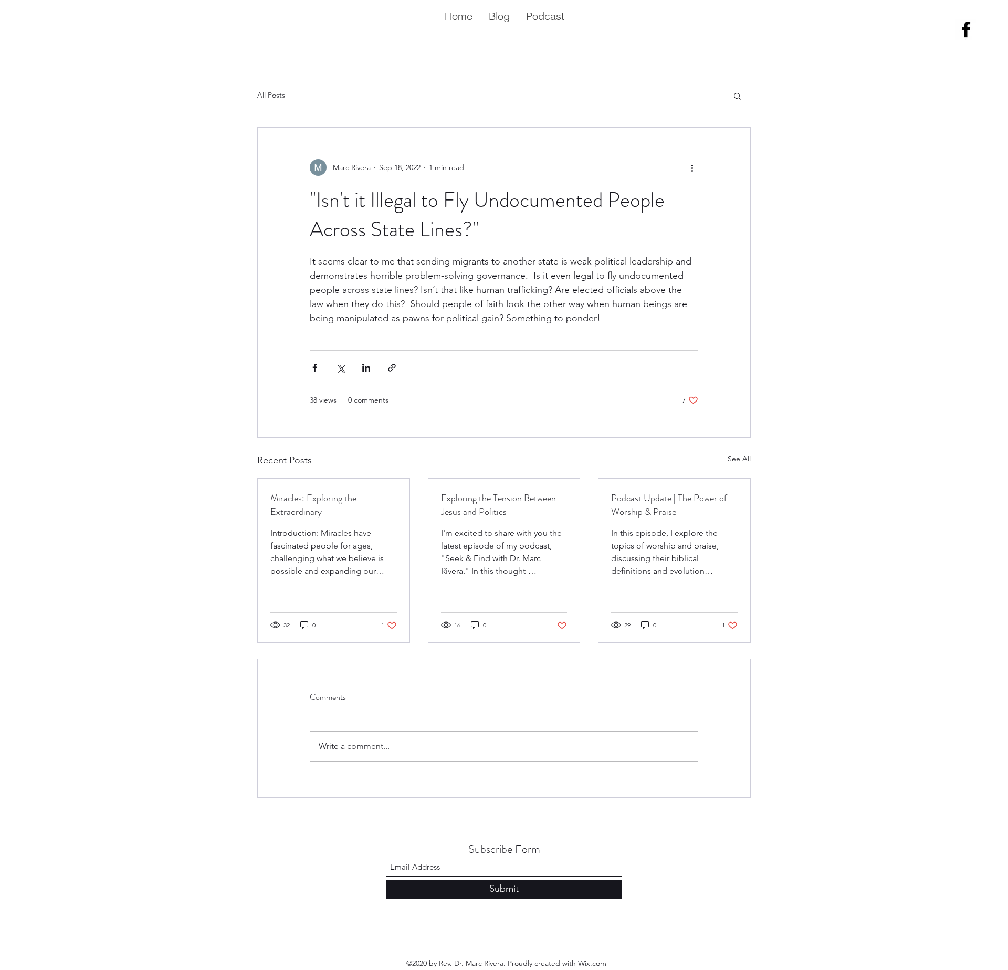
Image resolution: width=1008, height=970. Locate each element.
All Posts (271, 95)
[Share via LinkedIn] (366, 368)
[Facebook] (966, 29)
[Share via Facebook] (315, 368)
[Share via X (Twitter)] (340, 368)
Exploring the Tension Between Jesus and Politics (498, 505)
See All (739, 458)
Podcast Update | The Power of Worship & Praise (669, 505)
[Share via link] (392, 368)
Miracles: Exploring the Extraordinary (313, 505)
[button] (737, 95)
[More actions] (692, 167)
